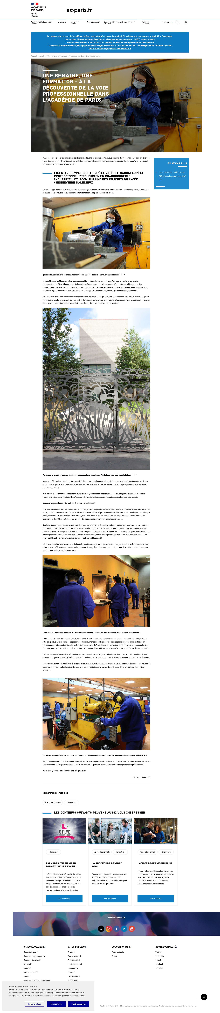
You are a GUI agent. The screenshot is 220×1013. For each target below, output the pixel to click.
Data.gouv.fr (73, 968)
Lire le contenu (64, 898)
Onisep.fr (27, 964)
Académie (62, 22)
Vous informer (121, 946)
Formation (120, 852)
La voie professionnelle (155, 863)
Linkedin (158, 960)
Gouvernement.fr (74, 956)
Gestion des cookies (166, 1006)
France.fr (71, 972)
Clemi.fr (27, 976)
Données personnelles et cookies (71, 992)
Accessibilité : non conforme (185, 1006)
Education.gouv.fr (31, 952)
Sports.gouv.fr (73, 980)
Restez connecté (165, 946)
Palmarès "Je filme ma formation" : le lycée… (61, 865)
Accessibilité (186, 22)
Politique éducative (145, 23)
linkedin (124, 929)
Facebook (159, 964)
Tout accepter (78, 1003)
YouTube (158, 968)
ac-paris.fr (79, 10)
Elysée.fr (71, 952)
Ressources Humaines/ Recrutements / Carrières (119, 23)
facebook (116, 929)
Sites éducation (34, 946)
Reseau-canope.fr (31, 972)
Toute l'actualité (118, 952)
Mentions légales (126, 1006)
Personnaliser (34, 1003)
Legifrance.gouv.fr (75, 964)
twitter (101, 929)
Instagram (159, 956)
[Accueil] (44, 10)
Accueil (34, 56)
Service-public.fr (74, 960)
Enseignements (93, 22)
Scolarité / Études (75, 23)
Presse (114, 956)
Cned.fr (27, 968)
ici (183, 172)
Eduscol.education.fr (32, 960)
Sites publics (76, 946)
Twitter (158, 952)
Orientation (71, 802)
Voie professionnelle (52, 802)
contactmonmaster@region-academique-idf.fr (110, 48)
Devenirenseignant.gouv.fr (34, 956)
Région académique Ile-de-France (41, 23)
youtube (131, 929)
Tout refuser (56, 1003)
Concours (53, 852)
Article (42, 56)
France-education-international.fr (37, 980)
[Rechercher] (177, 22)
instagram (109, 929)
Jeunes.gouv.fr (74, 976)
